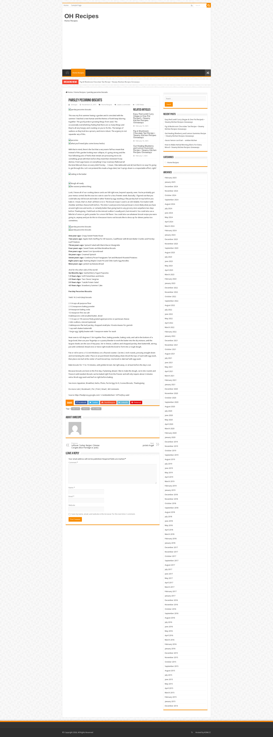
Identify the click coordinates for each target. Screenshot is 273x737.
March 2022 (169, 327)
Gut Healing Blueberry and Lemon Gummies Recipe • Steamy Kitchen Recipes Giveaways (114, 82)
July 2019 (168, 464)
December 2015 (171, 653)
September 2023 (171, 248)
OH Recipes (81, 16)
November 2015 (171, 657)
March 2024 (169, 226)
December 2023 (171, 239)
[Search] (209, 5)
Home (66, 5)
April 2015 (169, 688)
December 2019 (171, 442)
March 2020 (169, 428)
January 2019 (170, 490)
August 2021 (170, 354)
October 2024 (170, 195)
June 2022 (169, 314)
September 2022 (171, 301)
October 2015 (170, 662)
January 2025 (170, 182)
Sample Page (76, 5)
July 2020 (168, 411)
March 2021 (169, 376)
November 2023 (171, 244)
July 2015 (168, 675)
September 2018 (171, 508)
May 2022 (169, 318)
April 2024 (169, 222)
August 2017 (170, 565)
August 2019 (170, 459)
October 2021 (170, 349)
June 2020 (169, 415)
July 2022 (168, 310)
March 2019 (169, 481)
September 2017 (171, 561)
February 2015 (170, 697)
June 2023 (169, 261)
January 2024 (170, 235)
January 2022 (170, 336)
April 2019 (169, 477)
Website (72, 505)
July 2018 (168, 517)
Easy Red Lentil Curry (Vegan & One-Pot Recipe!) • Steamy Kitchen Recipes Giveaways (143, 118)
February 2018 (170, 539)
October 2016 (170, 609)
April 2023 (169, 270)
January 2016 (170, 649)
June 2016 (169, 627)
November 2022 (171, 292)
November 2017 (171, 552)
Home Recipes (78, 73)
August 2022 (170, 305)
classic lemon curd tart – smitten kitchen (181, 140)
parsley (86, 409)
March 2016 (169, 640)
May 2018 (169, 525)
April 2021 (169, 371)
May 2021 (169, 367)
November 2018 (171, 499)
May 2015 (169, 684)
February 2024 (170, 230)
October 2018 (170, 503)
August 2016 (170, 618)
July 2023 (168, 257)
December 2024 (171, 186)
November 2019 (171, 446)
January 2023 (170, 283)
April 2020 (169, 424)
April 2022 (169, 323)
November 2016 (171, 605)
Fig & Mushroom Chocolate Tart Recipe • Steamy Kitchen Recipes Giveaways (144, 134)
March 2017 (169, 587)
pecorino (96, 409)
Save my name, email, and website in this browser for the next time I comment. (103, 514)
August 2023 (170, 252)
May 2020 (169, 420)
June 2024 (169, 213)
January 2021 (170, 384)
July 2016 (168, 622)
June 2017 (169, 574)
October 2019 (170, 450)
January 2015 (170, 701)
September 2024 (171, 200)
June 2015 (169, 679)
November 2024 (171, 191)
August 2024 (170, 204)
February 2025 (170, 178)
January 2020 (170, 437)
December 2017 (171, 547)
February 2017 (170, 591)
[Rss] (192, 5)
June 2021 (169, 362)
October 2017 (170, 556)
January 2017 (170, 596)
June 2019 (169, 468)
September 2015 (171, 666)
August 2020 (170, 406)
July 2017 (168, 569)
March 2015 (169, 693)
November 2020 (171, 393)
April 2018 (169, 530)
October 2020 (170, 398)
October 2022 (170, 296)
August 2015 (170, 671)
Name (72, 488)
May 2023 (169, 266)
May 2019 (169, 473)
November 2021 (171, 345)
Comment (73, 462)
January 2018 (170, 543)
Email (71, 496)
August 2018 (170, 512)
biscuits (76, 409)
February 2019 (170, 486)
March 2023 (169, 274)
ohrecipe (74, 105)
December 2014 (171, 706)
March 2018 (169, 534)
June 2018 (169, 521)
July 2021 (168, 358)
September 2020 (171, 402)
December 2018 (171, 495)
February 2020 (170, 433)
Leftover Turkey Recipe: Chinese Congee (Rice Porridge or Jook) (85, 445)
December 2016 (171, 600)
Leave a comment (123, 105)
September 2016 (171, 613)
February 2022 (170, 332)
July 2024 (168, 208)
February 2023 (170, 279)
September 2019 (171, 455)
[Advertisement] (136, 45)
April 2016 (169, 635)
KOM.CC (207, 732)
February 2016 (170, 644)
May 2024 (169, 217)
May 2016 (169, 631)
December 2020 (171, 389)
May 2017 (169, 578)
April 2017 (169, 583)
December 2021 (171, 340)
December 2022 (171, 288)
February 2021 (170, 380)
